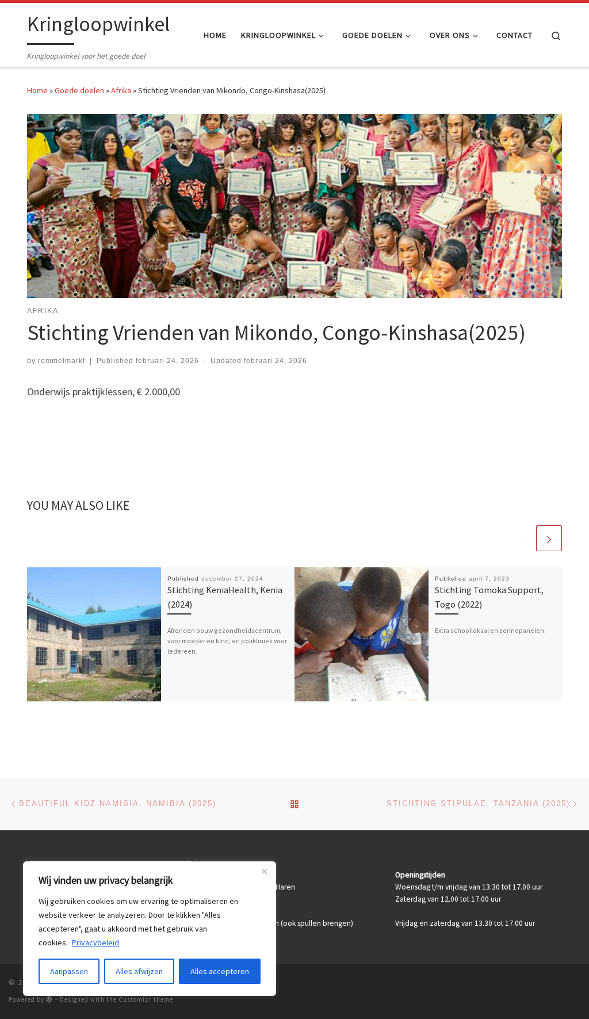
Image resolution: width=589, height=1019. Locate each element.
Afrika (121, 90)
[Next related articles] (549, 538)
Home (37, 90)
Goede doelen (79, 90)
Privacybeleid (95, 942)
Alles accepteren (219, 971)
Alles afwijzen (139, 971)
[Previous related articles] (521, 538)
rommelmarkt (61, 361)
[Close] (264, 871)
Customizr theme (145, 999)
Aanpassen (69, 971)
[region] (149, 928)
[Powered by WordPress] (49, 999)
